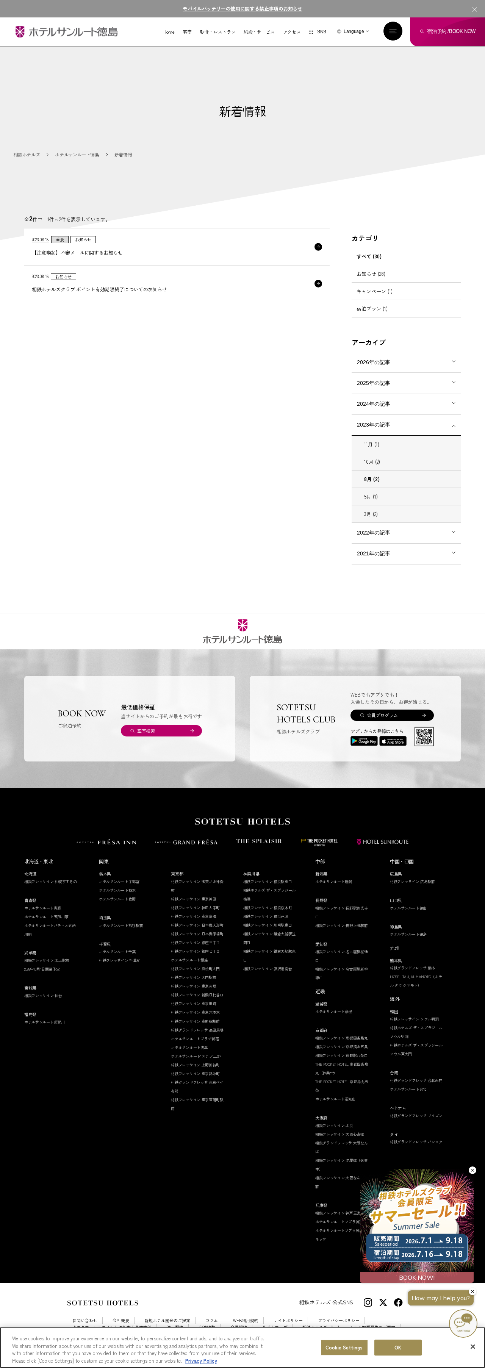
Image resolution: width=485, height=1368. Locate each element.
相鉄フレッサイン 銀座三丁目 (195, 942)
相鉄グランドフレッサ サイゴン (416, 1115)
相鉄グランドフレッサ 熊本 (412, 968)
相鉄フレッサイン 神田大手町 (195, 907)
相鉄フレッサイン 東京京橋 (193, 916)
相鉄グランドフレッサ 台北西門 (416, 1080)
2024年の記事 (373, 404)
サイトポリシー (288, 1320)
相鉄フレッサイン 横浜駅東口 (267, 881)
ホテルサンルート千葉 (117, 951)
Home (169, 32)
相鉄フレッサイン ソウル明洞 (414, 1019)
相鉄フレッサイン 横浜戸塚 (265, 916)
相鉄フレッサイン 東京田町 (193, 1003)
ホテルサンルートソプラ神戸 (339, 1221)
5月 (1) (371, 496)
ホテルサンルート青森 (42, 908)
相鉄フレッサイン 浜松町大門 (195, 968)
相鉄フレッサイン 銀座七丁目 (195, 951)
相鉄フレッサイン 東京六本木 (195, 1012)
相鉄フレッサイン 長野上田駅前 (341, 925)
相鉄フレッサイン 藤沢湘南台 (267, 968)
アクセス (292, 32)
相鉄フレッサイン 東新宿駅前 (195, 1021)
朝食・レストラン (217, 32)
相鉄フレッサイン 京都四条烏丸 (341, 1038)
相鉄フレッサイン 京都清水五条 (341, 1046)
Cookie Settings (344, 1347)
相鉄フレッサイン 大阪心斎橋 (339, 1134)
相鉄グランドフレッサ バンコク (416, 1141)
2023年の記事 (373, 425)
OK (397, 1347)
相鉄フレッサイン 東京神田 (193, 899)
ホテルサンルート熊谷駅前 (121, 925)
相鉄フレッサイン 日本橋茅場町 (197, 933)
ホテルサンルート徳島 (408, 934)
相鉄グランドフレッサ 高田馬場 (197, 1030)
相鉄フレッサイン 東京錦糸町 (195, 1073)
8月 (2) (372, 479)
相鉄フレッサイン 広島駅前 (412, 881)
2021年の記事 (373, 553)
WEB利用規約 (245, 1320)
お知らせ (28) (371, 273)
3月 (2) (371, 513)
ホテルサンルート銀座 (189, 960)
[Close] (473, 1346)
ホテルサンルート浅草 (189, 1047)
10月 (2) (372, 461)
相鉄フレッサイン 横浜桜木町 (267, 907)
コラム (211, 1320)
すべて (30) (369, 256)
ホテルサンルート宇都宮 (119, 881)
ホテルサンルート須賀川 (44, 1022)
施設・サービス (259, 32)
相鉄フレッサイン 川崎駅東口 (267, 925)
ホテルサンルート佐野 (117, 899)
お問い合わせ (84, 1320)
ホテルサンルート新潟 (333, 881)
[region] (242, 1347)
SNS (321, 31)
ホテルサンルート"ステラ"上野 (196, 1056)
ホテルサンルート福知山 (335, 1099)
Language (354, 31)
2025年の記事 (373, 383)
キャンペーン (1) (375, 291)
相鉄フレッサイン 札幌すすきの (50, 881)
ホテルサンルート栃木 (117, 890)
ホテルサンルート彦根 (333, 1011)
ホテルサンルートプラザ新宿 (195, 1038)
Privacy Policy (201, 1360)
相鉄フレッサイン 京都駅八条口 (341, 1055)
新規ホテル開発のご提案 (167, 1320)
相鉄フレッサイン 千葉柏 (119, 960)
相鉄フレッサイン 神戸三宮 (337, 1213)
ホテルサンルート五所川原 (46, 916)
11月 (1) (371, 444)
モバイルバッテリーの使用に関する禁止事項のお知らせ (242, 8)
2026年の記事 (373, 362)
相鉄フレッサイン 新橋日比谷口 (197, 994)
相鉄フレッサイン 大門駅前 (193, 977)
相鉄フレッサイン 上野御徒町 (195, 1065)
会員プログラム (382, 715)
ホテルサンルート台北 (408, 1089)
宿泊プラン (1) (372, 308)
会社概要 (121, 1320)
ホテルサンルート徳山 (408, 908)
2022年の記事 (373, 533)
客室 (187, 32)
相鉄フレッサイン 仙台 (43, 995)
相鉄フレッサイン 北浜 (334, 1125)
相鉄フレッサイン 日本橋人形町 (197, 925)
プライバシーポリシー (339, 1320)
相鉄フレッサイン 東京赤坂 (193, 986)
